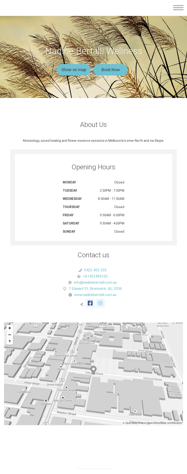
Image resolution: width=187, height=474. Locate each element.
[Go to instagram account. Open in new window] (100, 303)
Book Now (110, 69)
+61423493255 (95, 276)
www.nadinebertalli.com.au (95, 295)
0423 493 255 (95, 270)
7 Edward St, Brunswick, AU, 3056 (95, 288)
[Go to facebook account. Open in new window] (90, 303)
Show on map (73, 69)
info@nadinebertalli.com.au (95, 282)
